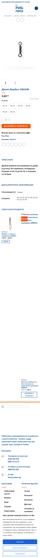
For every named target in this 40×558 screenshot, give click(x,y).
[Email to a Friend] (16, 144)
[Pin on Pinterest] (20, 144)
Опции (5, 241)
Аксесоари (19, 16)
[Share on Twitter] (12, 144)
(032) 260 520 (13, 459)
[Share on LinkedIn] (24, 144)
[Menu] (3, 8)
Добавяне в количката (16, 126)
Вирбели (31, 16)
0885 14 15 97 (13, 462)
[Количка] (36, 8)
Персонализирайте (20, 548)
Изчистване (34, 99)
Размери (5, 100)
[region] (20, 535)
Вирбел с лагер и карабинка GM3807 (9, 235)
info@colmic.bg (14, 477)
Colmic (20, 192)
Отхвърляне (20, 554)
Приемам (20, 542)
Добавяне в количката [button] (29, 395)
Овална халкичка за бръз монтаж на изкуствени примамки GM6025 (29, 385)
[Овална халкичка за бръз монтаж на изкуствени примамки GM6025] (29, 295)
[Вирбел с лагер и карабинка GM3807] (10, 221)
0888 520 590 (13, 469)
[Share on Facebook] (8, 144)
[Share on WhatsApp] (4, 144)
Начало (7, 16)
